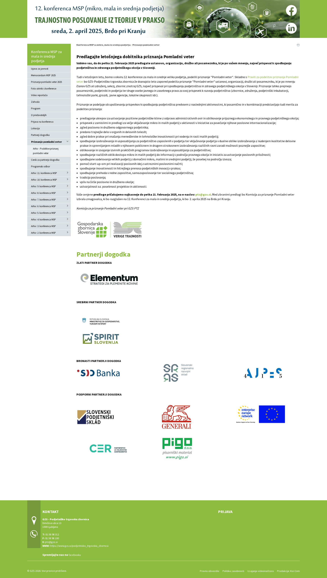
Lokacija (35, 128)
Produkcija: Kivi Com (288, 571)
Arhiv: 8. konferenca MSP (43, 193)
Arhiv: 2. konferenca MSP (43, 232)
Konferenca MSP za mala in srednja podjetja (46, 56)
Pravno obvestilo (209, 571)
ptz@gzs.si (203, 194)
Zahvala (35, 101)
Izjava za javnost (39, 68)
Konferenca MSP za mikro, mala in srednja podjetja (103, 44)
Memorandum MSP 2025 (43, 75)
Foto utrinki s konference (43, 88)
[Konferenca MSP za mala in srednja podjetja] (163, 18)
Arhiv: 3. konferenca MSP (43, 226)
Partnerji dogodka (40, 135)
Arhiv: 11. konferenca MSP (44, 173)
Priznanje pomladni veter (46, 141)
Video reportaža (39, 95)
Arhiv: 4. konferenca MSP (43, 219)
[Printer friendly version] (298, 44)
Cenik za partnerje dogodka (45, 159)
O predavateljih (39, 115)
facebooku (75, 555)
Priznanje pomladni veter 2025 (46, 82)
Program (35, 108)
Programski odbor (40, 166)
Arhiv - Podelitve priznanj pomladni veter (45, 151)
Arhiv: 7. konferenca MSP (43, 199)
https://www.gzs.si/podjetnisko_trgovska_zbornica (79, 545)
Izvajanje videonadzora (261, 571)
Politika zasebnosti (233, 571)
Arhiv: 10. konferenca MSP (44, 179)
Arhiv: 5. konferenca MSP (43, 213)
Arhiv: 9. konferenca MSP (43, 186)
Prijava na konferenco (42, 121)
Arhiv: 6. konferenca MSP (43, 206)
